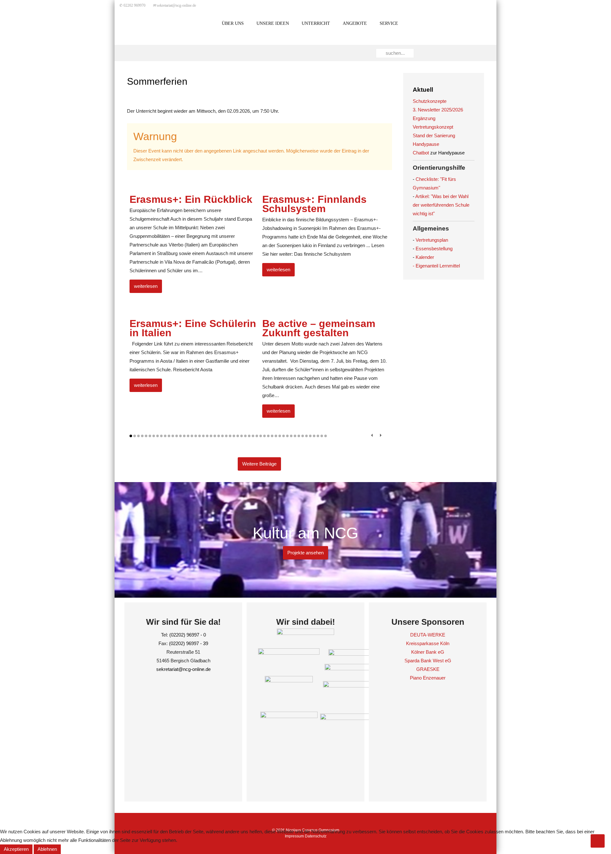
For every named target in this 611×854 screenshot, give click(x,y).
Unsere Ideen (272, 23)
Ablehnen (47, 849)
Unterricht (316, 23)
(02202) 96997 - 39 (188, 643)
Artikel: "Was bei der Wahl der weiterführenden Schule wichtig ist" (441, 205)
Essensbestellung (434, 248)
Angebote (355, 23)
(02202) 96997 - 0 (187, 634)
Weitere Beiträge (259, 463)
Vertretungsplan (432, 240)
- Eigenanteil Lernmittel (436, 265)
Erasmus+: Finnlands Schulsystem (314, 204)
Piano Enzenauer (428, 677)
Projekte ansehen (305, 552)
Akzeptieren (16, 849)
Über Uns (233, 23)
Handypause (426, 144)
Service (389, 23)
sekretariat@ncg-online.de (174, 5)
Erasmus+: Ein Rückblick (191, 199)
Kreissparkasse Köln (427, 643)
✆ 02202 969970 (132, 5)
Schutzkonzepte (429, 101)
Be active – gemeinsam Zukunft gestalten (318, 328)
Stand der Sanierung (434, 135)
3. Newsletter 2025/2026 (438, 109)
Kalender (425, 257)
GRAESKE (427, 669)
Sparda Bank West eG (427, 660)
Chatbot (421, 152)
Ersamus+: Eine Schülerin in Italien (193, 328)
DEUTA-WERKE (427, 634)
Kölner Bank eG (427, 652)
